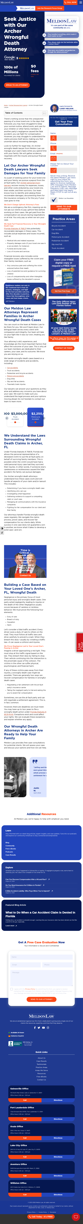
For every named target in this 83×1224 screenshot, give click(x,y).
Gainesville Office (19, 1089)
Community (10, 846)
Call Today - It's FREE (42, 1217)
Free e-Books (11, 849)
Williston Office (18, 1183)
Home (6, 105)
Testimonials (41, 1064)
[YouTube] (43, 1027)
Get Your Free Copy (62, 291)
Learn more (10, 926)
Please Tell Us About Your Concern (62, 165)
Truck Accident (58, 248)
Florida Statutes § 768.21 (15, 229)
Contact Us (25, 576)
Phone (53, 143)
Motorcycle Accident (60, 237)
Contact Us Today (63, 348)
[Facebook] (35, 1027)
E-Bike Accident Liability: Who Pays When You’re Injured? (28, 891)
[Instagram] (48, 1027)
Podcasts (9, 852)
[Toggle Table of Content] (43, 113)
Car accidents (12, 368)
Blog (7, 842)
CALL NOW (71, 2)
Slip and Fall (57, 244)
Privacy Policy (31, 1212)
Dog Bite (55, 233)
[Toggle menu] (80, 2)
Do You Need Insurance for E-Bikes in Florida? (23, 885)
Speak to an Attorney (17, 85)
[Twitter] (39, 1027)
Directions (58, 1100)
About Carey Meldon (64, 108)
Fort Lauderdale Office (22, 1108)
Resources (41, 1073)
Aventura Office (18, 1164)
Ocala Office (16, 1127)
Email (56, 154)
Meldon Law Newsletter (66, 198)
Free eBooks (41, 1077)
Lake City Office (18, 1145)
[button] (7, 418)
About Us (41, 1058)
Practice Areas (41, 1067)
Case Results (11, 855)
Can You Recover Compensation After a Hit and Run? (26, 879)
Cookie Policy (43, 1212)
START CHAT (66, 1204)
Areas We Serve (41, 1070)
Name (53, 133)
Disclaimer (53, 1212)
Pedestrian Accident (60, 241)
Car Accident (57, 229)
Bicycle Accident (59, 226)
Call (25, 1100)
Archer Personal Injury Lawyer (18, 105)
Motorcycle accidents (15, 376)
